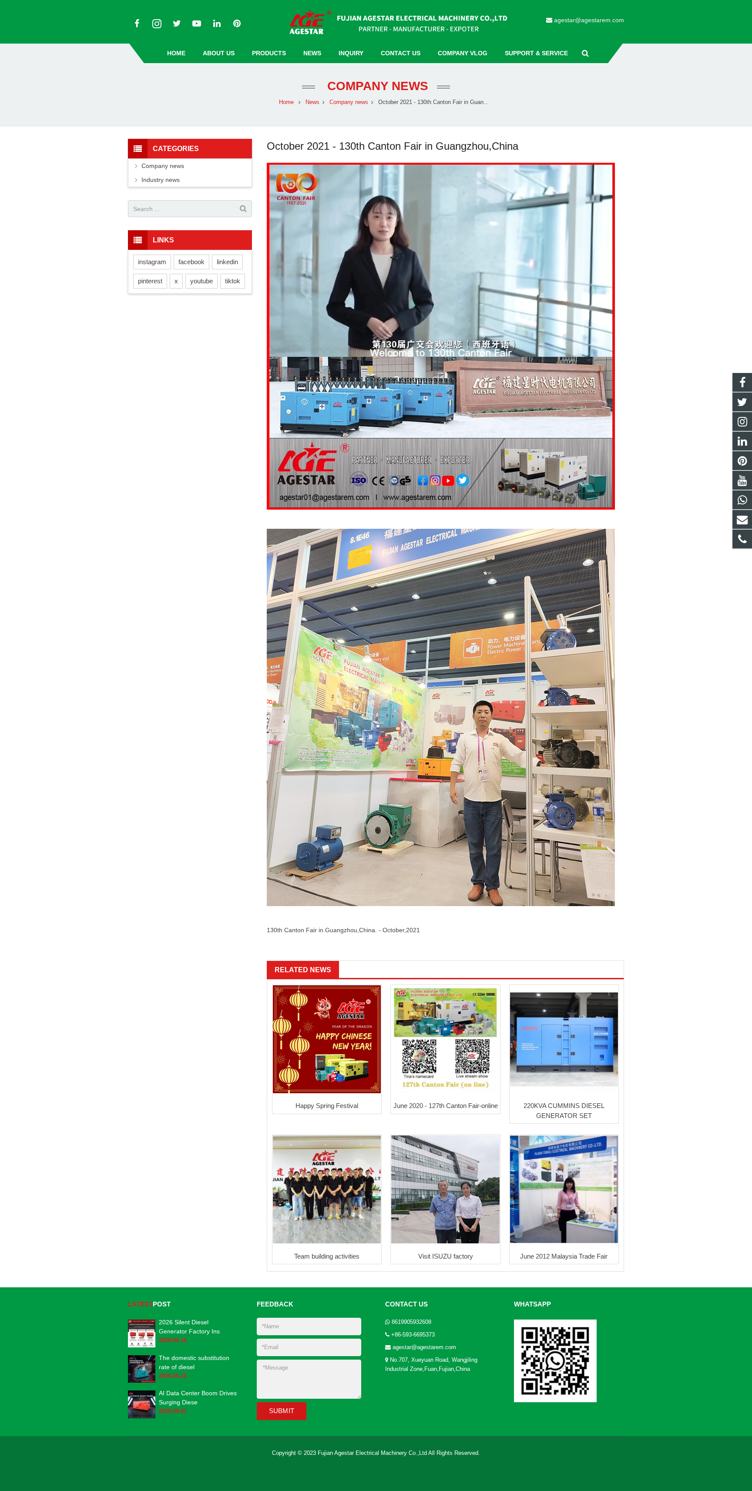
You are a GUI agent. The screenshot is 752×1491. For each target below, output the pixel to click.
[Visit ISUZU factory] (445, 1189)
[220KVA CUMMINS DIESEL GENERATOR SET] (564, 1039)
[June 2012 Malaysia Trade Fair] (564, 1189)
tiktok (232, 281)
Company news (376, 86)
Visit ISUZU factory (445, 1256)
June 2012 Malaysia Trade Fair (564, 1256)
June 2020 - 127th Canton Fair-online (445, 1105)
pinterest (150, 281)
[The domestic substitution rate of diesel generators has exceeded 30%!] (141, 1381)
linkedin (227, 261)
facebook (191, 261)
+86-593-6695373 (413, 1335)
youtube (201, 281)
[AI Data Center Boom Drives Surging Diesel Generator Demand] (141, 1416)
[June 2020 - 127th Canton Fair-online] (445, 1039)
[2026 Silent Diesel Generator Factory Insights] (141, 1345)
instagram (152, 261)
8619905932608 (411, 1322)
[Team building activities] (327, 1189)
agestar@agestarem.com (589, 20)
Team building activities (326, 1256)
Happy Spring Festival (326, 1105)
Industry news (160, 179)
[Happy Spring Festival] (327, 1039)
